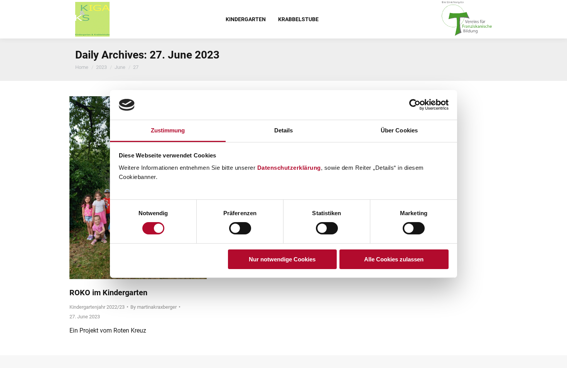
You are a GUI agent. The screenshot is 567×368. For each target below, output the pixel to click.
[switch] (240, 228)
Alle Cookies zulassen (394, 259)
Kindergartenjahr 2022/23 (97, 307)
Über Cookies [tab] (399, 130)
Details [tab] (283, 130)
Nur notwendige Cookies (282, 259)
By (153, 307)
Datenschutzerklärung (289, 167)
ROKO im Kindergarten (108, 292)
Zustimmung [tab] (168, 130)
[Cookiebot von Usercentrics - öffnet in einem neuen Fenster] (415, 104)
